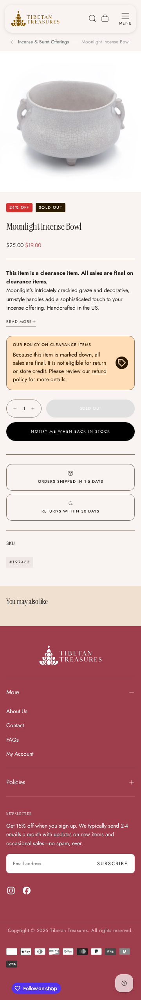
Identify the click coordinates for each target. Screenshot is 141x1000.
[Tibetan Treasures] (70, 655)
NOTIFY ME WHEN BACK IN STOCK (70, 431)
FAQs (12, 740)
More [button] (12, 692)
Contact (15, 725)
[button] (125, 18)
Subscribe (112, 863)
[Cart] (105, 18)
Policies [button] (15, 782)
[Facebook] (26, 890)
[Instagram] (11, 890)
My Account (19, 754)
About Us (16, 711)
